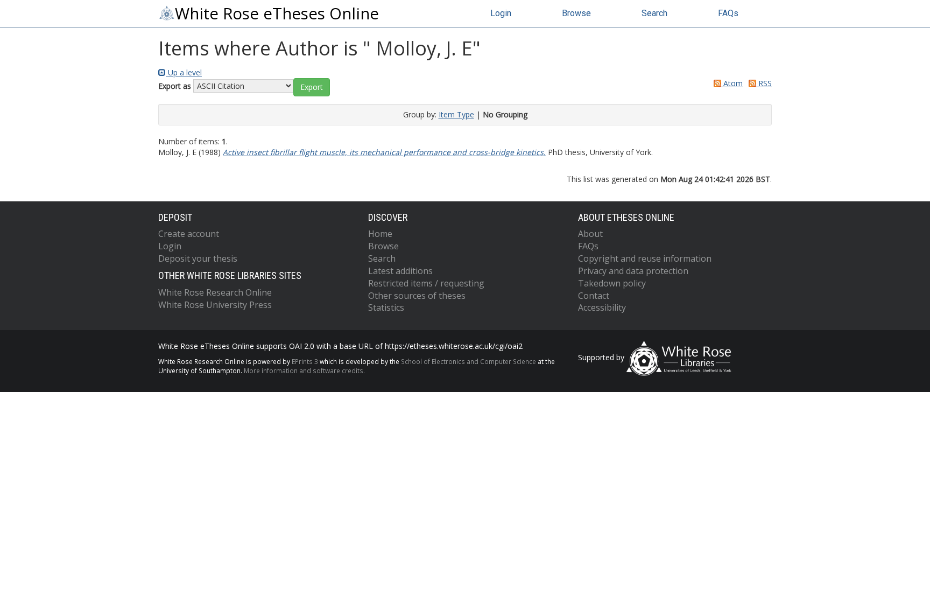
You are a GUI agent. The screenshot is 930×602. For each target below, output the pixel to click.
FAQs (728, 13)
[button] (311, 87)
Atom (732, 83)
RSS (764, 83)
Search (654, 13)
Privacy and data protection (633, 271)
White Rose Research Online (215, 292)
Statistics (386, 307)
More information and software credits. (304, 370)
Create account (188, 234)
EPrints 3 (305, 361)
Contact (593, 296)
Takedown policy (612, 283)
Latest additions (400, 271)
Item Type (456, 114)
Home (380, 234)
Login (500, 13)
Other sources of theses (417, 296)
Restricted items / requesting (426, 283)
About (590, 234)
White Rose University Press (215, 305)
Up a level (184, 72)
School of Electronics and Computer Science (468, 361)
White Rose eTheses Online (277, 13)
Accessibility (602, 307)
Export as (174, 86)
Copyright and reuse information (644, 258)
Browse (576, 13)
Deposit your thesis (197, 258)
